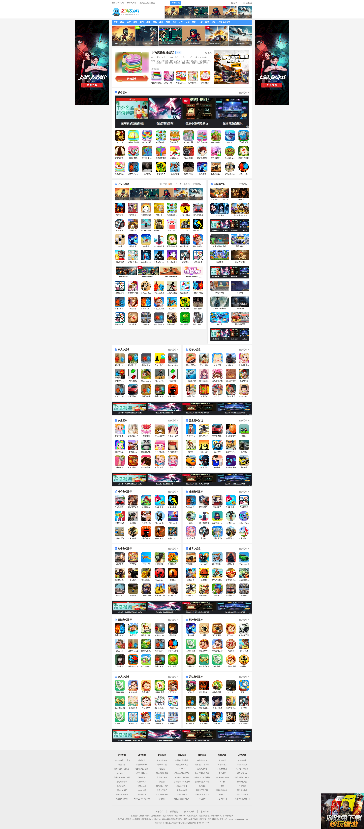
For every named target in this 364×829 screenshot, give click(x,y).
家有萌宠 (162, 799)
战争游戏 (242, 755)
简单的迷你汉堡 (162, 773)
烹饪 (190, 57)
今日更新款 (165, 184)
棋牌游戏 (222, 755)
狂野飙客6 (142, 795)
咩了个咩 (182, 769)
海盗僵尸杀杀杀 (122, 799)
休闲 (188, 22)
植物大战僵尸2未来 (202, 782)
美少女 (183, 57)
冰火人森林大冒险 (202, 773)
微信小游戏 (225, 22)
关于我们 (160, 811)
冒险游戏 (122, 755)
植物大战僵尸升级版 (121, 769)
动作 (122, 22)
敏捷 (174, 22)
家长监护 (205, 811)
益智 (135, 22)
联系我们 (174, 811)
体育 (129, 22)
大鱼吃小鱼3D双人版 (142, 799)
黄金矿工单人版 (202, 790)
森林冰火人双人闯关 (202, 778)
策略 (168, 22)
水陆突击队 (242, 760)
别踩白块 (162, 769)
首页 (116, 22)
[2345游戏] (126, 12)
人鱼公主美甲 (162, 760)
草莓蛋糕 (162, 782)
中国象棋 (222, 760)
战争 (214, 22)
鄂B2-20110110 (203, 823)
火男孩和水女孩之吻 (182, 782)
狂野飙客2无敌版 (141, 769)
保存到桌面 (131, 3)
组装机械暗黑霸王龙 (182, 773)
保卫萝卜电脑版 (242, 769)
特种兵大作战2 (242, 765)
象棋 (222, 786)
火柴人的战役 (242, 782)
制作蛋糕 (203, 57)
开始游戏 (131, 78)
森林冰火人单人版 (202, 765)
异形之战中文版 (242, 795)
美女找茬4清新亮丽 (182, 778)
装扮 (194, 22)
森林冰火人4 (122, 786)
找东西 (170, 57)
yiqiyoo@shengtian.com (238, 819)
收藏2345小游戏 (118, 3)
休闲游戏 (162, 755)
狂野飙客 (141, 778)
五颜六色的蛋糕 (162, 795)
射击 (142, 22)
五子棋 (222, 782)
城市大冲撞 (141, 790)
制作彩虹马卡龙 (162, 786)
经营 (207, 22)
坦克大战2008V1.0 (242, 778)
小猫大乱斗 (141, 786)
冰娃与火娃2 (121, 773)
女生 (181, 22)
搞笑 (148, 22)
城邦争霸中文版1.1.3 (242, 799)
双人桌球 (222, 773)
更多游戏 (243, 92)
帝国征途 (242, 786)
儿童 (201, 22)
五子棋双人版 (222, 799)
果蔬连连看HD (182, 786)
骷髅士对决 (141, 782)
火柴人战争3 (202, 769)
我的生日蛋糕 (162, 778)
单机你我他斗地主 (222, 790)
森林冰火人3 (202, 760)
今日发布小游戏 (183, 184)
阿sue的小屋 (162, 765)
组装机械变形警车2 (182, 760)
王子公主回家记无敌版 (121, 760)
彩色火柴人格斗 (142, 765)
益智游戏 (182, 755)
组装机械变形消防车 (182, 799)
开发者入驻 (189, 811)
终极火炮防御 (242, 790)
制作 (177, 57)
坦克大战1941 (242, 773)
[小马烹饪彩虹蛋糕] (132, 62)
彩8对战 (222, 795)
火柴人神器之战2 (141, 773)
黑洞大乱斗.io (121, 782)
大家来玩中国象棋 (222, 778)
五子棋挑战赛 (182, 790)
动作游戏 (142, 755)
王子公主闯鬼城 (122, 795)
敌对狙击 (141, 760)
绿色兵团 (121, 765)
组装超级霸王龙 (182, 765)
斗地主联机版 (222, 769)
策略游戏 (202, 755)
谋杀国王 (202, 786)
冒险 (155, 22)
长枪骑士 (202, 799)
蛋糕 (195, 57)
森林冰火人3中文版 (202, 795)
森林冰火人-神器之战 (122, 778)
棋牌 (161, 22)
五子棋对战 (222, 765)
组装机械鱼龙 (182, 795)
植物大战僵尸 (122, 790)
